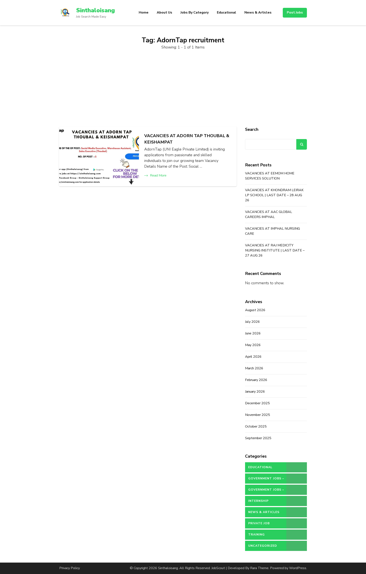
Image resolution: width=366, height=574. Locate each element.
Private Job (259, 523)
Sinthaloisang (95, 10)
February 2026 (256, 380)
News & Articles (258, 12)
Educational (226, 12)
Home (143, 12)
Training (256, 535)
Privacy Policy (69, 568)
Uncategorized (262, 546)
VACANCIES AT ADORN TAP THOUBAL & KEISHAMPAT (186, 139)
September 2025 (258, 438)
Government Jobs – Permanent (266, 491)
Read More (158, 175)
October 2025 (256, 426)
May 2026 (253, 345)
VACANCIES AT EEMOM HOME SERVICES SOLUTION (269, 176)
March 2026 (254, 368)
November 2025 (257, 415)
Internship (258, 501)
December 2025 (257, 403)
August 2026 (255, 310)
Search (251, 129)
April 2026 (253, 356)
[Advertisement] (183, 88)
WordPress (297, 568)
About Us (164, 12)
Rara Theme (259, 568)
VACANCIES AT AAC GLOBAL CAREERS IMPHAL (268, 214)
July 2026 (252, 321)
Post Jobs (295, 12)
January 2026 (255, 391)
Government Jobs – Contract (266, 480)
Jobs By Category (194, 12)
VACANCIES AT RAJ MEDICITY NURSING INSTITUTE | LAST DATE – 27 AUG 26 (275, 250)
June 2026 (253, 333)
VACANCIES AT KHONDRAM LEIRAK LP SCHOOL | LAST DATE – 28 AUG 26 (274, 195)
